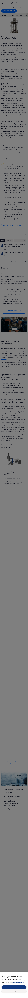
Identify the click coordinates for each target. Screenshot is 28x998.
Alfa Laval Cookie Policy (19, 982)
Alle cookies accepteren (14, 987)
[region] (14, 985)
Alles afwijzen (14, 991)
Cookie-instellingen (14, 995)
